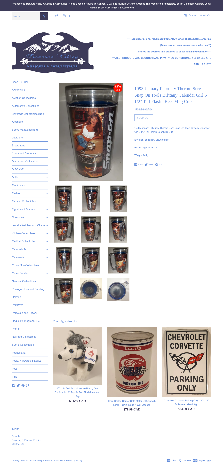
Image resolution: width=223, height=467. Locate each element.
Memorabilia (30, 249)
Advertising (30, 90)
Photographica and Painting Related (30, 293)
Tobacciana (30, 352)
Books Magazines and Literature (30, 133)
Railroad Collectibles (24, 336)
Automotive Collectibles (30, 106)
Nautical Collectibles (24, 281)
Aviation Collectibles (24, 98)
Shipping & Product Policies (26, 440)
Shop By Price (30, 82)
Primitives (17, 305)
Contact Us (18, 443)
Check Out (205, 15)
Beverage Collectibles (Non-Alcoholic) (30, 117)
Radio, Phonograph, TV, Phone (30, 324)
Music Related (30, 273)
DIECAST (30, 169)
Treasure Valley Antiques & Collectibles (46, 460)
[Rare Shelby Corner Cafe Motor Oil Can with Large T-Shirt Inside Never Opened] (132, 362)
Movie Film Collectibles (25, 265)
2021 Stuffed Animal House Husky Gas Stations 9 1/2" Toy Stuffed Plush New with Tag (77, 392)
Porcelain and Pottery (30, 313)
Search (16, 436)
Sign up (67, 15)
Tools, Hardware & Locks (30, 360)
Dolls (30, 177)
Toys (30, 368)
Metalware (30, 257)
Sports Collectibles (30, 344)
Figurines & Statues (30, 209)
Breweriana (30, 145)
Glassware (30, 217)
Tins (14, 376)
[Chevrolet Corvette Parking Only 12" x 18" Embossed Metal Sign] (186, 362)
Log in (56, 15)
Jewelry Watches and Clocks (30, 225)
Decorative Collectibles (30, 161)
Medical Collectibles (30, 241)
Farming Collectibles (24, 201)
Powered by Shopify (73, 460)
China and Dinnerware (30, 153)
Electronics (18, 185)
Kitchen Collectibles (30, 233)
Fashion (30, 193)
